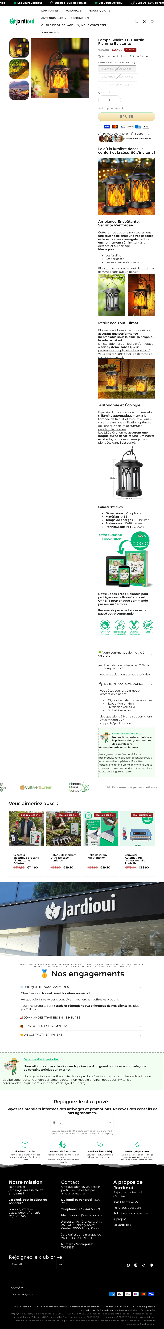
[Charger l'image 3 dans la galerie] (19, 90)
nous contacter (74, 1193)
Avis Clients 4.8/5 (125, 1202)
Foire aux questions (127, 1207)
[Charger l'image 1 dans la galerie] (19, 48)
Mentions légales (128, 1310)
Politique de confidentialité (84, 1307)
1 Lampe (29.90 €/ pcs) (119, 69)
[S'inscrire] (110, 1122)
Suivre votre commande (130, 1213)
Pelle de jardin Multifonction (97, 856)
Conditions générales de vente (99, 1310)
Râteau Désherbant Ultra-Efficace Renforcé (63, 857)
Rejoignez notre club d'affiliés (128, 1194)
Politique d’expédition (143, 1307)
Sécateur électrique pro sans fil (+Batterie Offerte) (26, 859)
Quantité (104, 92)
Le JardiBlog (122, 1224)
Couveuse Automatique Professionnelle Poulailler (135, 859)
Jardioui (27, 1307)
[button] (51, 10)
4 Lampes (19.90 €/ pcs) (119, 85)
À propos (119, 1219)
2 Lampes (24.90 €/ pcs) (120, 77)
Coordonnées (148, 1310)
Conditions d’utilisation (115, 1307)
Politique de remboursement (51, 1307)
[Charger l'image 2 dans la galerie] (19, 69)
